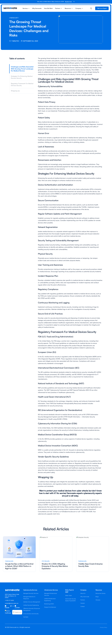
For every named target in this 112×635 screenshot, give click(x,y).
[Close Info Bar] (74, 2)
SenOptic (25, 617)
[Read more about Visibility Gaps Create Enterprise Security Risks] (92, 554)
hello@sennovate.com (69, 511)
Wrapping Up (15, 91)
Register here (68, 1)
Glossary (98, 600)
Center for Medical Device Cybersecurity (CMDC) (73, 67)
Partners (57, 8)
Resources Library (100, 593)
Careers (82, 603)
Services (25, 8)
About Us (82, 593)
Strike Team (68, 595)
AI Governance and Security (31, 613)
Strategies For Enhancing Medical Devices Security (21, 77)
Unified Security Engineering (31, 605)
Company (78, 8)
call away (74, 495)
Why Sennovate (36, 8)
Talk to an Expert (102, 8)
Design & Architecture (50, 607)
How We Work (48, 8)
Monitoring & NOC (49, 604)
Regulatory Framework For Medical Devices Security (22, 84)
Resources (68, 8)
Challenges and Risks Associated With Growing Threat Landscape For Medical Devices (22, 69)
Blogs (97, 596)
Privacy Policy (103, 627)
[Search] (91, 8)
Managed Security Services (30, 593)
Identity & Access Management (31, 602)
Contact (82, 606)
